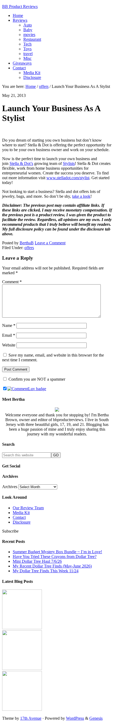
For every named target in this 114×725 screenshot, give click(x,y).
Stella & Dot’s (21, 163)
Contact (19, 517)
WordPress (75, 718)
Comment (12, 282)
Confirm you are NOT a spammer (36, 379)
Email (8, 335)
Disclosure (21, 522)
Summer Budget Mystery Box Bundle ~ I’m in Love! (57, 552)
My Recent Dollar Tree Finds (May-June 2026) (52, 566)
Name (8, 325)
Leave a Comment (50, 243)
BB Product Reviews (20, 6)
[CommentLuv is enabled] (26, 388)
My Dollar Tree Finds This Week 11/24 (45, 571)
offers (29, 247)
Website (8, 345)
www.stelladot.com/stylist (67, 177)
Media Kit (21, 512)
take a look (81, 196)
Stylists (69, 163)
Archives (9, 486)
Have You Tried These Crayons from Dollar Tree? (55, 556)
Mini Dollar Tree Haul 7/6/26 (37, 561)
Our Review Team (28, 508)
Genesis (96, 718)
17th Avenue (30, 718)
